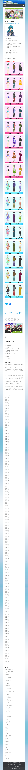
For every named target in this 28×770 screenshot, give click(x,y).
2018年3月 (7, 555)
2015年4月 (7, 610)
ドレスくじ (7, 713)
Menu (5, 5)
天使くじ (6, 733)
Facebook (6, 319)
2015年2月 (7, 613)
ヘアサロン (7, 719)
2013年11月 (7, 636)
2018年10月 (7, 544)
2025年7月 (7, 418)
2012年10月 (7, 653)
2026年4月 (7, 403)
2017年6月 (7, 569)
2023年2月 (7, 463)
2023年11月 (7, 449)
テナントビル (7, 711)
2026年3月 (7, 405)
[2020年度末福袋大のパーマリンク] (14, 13)
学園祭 (6, 736)
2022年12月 (7, 466)
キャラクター (7, 689)
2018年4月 (7, 553)
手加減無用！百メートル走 (10, 381)
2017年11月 (7, 561)
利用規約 (9, 762)
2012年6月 (7, 659)
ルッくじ (6, 724)
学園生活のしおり (8, 735)
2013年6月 (7, 644)
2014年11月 (7, 617)
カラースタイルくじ (8, 688)
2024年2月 (7, 444)
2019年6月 (7, 531)
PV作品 (6, 672)
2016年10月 (7, 581)
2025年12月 (7, 410)
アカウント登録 (8, 677)
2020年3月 (7, 517)
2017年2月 (7, 575)
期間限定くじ (7, 741)
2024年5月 (7, 439)
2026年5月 (7, 402)
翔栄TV (6, 755)
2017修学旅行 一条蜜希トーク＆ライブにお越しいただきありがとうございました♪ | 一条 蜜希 (14, 390)
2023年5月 (7, 458)
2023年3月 (7, 461)
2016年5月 (7, 589)
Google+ (12, 319)
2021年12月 (7, 485)
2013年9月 (7, 639)
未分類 (6, 742)
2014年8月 (7, 622)
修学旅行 (6, 728)
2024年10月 (7, 432)
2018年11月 (7, 542)
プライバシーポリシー (11, 764)
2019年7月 (7, 530)
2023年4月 (7, 460)
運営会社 (19, 764)
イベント (6, 682)
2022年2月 (7, 481)
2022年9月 (7, 471)
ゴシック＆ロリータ (8, 697)
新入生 (6, 739)
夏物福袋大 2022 (8, 345)
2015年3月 (7, 611)
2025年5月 (7, 421)
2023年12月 (7, 447)
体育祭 (6, 727)
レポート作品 (7, 725)
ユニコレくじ (7, 721)
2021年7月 (7, 492)
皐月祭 (6, 747)
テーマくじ (7, 710)
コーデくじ (7, 696)
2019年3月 (7, 536)
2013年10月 (7, 638)
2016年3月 (7, 592)
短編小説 (6, 749)
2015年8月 (7, 603)
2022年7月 (7, 474)
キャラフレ (7, 1)
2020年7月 (7, 511)
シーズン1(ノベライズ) (9, 703)
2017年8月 (7, 566)
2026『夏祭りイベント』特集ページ (12, 364)
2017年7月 (7, 567)
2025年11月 (7, 411)
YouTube (15, 319)
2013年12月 (7, 634)
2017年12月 (7, 560)
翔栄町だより (7, 358)
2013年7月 (7, 642)
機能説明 (6, 744)
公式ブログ (10, 766)
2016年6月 (7, 588)
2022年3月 (7, 480)
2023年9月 (7, 452)
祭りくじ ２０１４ (8, 354)
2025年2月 (7, 425)
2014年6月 (7, 625)
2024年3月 (7, 442)
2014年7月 (7, 624)
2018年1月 (7, 558)
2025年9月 (7, 414)
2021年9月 (7, 489)
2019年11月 (7, 524)
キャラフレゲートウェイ (9, 691)
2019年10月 (7, 525)
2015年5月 (7, 608)
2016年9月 (7, 583)
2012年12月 (7, 650)
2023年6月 (7, 457)
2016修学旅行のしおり (9, 671)
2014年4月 (7, 628)
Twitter (9, 319)
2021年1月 (7, 502)
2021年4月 (7, 497)
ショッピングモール (8, 705)
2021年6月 (7, 494)
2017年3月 (7, 574)
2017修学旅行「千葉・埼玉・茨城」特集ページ (14, 386)
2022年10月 (7, 469)
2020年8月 (7, 510)
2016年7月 (7, 586)
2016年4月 (7, 591)
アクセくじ (7, 678)
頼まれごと (7, 758)
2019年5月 (7, 533)
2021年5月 (7, 496)
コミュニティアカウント (9, 700)
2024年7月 (7, 436)
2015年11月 (7, 599)
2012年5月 (7, 661)
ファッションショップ (9, 716)
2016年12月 (7, 578)
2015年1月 (7, 614)
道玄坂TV (6, 757)
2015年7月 (7, 605)
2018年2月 (7, 556)
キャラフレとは (8, 693)
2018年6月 (7, 550)
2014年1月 (7, 633)
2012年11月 (7, 652)
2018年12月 (7, 541)
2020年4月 (7, 516)
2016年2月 (7, 594)
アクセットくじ (8, 680)
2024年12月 (7, 428)
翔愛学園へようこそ (8, 752)
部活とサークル (8, 344)
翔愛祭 (6, 753)
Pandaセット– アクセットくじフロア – (12, 348)
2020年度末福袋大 (9, 21)
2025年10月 (7, 413)
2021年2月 (7, 500)
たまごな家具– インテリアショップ (19, 314)
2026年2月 (7, 407)
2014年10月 (7, 619)
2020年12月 (7, 503)
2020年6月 (7, 513)
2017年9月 (7, 564)
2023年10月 (7, 450)
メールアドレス (18, 319)
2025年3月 (7, 424)
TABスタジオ (7, 674)
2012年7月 (7, 658)
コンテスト (7, 702)
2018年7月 (7, 549)
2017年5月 (7, 570)
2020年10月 (7, 507)
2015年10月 (7, 600)
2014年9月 (7, 620)
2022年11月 (7, 467)
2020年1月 (7, 521)
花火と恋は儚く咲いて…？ (10, 353)
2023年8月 (7, 453)
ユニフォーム (7, 722)
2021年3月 (7, 499)
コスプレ (6, 699)
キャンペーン (7, 694)
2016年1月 (7, 595)
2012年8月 (7, 656)
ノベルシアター (8, 714)
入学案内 (6, 730)
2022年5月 (7, 477)
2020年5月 (7, 514)
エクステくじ (7, 685)
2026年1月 (7, 408)
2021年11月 (7, 486)
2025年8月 (7, 416)
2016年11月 (7, 580)
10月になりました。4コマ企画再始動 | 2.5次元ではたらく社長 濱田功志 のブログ (14, 383)
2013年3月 (7, 647)
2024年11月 (7, 430)
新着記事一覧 (7, 351)
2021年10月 (7, 488)
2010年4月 (7, 663)
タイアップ (7, 708)
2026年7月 (7, 399)
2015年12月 (7, 597)
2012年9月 (7, 655)
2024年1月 (7, 446)
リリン (21, 364)
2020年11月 (7, 505)
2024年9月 (7, 433)
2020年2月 (7, 519)
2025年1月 (7, 427)
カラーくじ (7, 686)
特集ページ (7, 746)
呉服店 (6, 732)
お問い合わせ (17, 766)
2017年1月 (7, 577)
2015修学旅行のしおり (9, 669)
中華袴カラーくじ (8, 347)
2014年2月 (7, 631)
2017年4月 (7, 572)
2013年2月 (7, 649)
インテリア (7, 683)
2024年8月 (7, 435)
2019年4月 (7, 535)
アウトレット (7, 675)
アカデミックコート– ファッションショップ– (9, 314)
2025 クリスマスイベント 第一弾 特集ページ (13, 367)
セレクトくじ (7, 707)
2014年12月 (7, 616)
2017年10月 (7, 563)
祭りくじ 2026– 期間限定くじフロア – (12, 350)
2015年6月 (7, 606)
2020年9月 (7, 508)
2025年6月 (7, 419)
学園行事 (6, 738)
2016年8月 (7, 585)
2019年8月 (7, 528)
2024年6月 (7, 438)
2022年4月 (7, 478)
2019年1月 (7, 539)
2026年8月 (7, 397)
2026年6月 (7, 400)
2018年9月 (7, 545)
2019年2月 (7, 538)
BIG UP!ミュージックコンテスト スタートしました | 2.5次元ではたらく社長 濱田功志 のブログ (14, 379)
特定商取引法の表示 (16, 762)
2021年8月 (7, 491)
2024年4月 (7, 441)
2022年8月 (7, 472)
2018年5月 (7, 552)
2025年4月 (7, 422)
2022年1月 (7, 483)
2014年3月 (7, 630)
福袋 (5, 750)
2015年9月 (7, 602)
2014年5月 (7, 627)
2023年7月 (7, 455)
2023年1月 (7, 464)
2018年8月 (7, 547)
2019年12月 (7, 522)
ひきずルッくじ (8, 356)
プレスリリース (8, 718)
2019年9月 (7, 527)
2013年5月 (7, 645)
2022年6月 (7, 475)
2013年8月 (7, 641)
